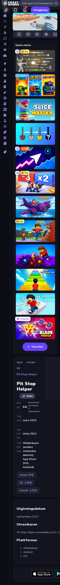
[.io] (5, 86)
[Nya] (5, 27)
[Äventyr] (5, 75)
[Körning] (5, 98)
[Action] (5, 64)
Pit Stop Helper (27, 374)
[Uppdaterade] (5, 38)
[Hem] (5, 15)
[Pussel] (5, 115)
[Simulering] (5, 121)
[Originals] (5, 44)
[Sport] (5, 132)
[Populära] (5, 32)
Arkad (31, 362)
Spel (20, 362)
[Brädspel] (5, 81)
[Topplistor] (5, 55)
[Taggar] (5, 152)
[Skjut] (5, 126)
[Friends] (6, 10)
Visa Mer (37, 347)
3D (18, 368)
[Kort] (5, 104)
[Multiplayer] (5, 49)
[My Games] (15, 10)
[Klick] (5, 92)
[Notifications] (24, 10)
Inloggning (40, 10)
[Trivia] (5, 143)
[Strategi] (5, 138)
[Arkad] (5, 69)
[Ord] (5, 109)
